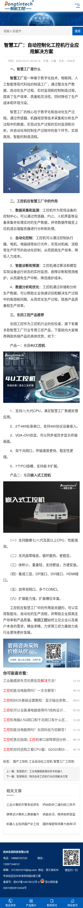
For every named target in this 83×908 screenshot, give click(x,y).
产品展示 (31, 905)
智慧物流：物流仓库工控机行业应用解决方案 (42, 776)
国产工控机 (20, 761)
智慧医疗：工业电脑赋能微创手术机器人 (40, 771)
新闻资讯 (52, 905)
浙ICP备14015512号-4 (26, 882)
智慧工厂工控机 (63, 761)
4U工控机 (37, 345)
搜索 (78, 31)
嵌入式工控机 (40, 475)
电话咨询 (10, 905)
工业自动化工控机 (41, 761)
